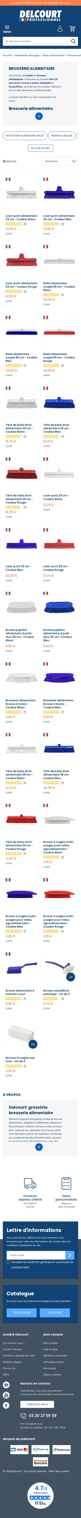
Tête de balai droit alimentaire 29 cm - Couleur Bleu (56, 428)
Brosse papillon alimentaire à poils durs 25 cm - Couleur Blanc (20, 635)
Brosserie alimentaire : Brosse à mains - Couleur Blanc (21, 703)
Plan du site (9, 1368)
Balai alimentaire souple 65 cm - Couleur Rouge (59, 357)
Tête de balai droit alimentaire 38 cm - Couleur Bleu (56, 774)
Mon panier (49, 1368)
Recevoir (55, 1312)
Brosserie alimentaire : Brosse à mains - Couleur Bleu (58, 703)
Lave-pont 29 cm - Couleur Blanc (56, 497)
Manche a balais (61, 135)
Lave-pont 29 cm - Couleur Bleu (18, 568)
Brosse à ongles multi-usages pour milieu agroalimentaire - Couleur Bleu (21, 921)
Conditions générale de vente (19, 1355)
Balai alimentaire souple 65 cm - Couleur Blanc (59, 286)
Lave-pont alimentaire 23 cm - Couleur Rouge (21, 285)
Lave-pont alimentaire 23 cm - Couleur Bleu (59, 217)
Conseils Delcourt (12, 1349)
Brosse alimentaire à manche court (20, 992)
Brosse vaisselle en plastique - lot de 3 (56, 992)
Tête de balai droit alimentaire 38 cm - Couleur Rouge (19, 845)
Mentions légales (12, 1362)
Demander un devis (53, 1362)
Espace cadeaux (52, 1374)
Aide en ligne (50, 1349)
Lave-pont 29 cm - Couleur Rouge (56, 568)
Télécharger (22, 1312)
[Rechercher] (73, 41)
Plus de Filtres (40, 148)
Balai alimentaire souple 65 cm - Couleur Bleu (21, 357)
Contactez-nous (37, 1404)
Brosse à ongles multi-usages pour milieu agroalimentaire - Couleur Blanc (58, 847)
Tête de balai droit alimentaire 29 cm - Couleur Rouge (19, 499)
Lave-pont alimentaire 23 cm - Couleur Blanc (21, 217)
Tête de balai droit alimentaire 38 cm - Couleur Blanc (19, 774)
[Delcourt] (40, 15)
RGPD (6, 1374)
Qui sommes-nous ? (13, 1343)
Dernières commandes (55, 1355)
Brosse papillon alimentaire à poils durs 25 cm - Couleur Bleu (57, 635)
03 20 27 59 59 (42, 1415)
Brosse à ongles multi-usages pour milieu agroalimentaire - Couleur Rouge (58, 921)
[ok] (69, 1255)
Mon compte (50, 1343)
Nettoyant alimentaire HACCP (25, 135)
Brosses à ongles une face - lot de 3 (20, 1059)
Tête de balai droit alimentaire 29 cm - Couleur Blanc (19, 428)
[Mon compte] (60, 30)
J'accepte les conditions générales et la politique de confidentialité (42, 1265)
